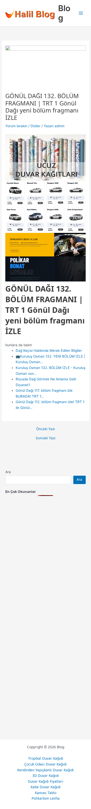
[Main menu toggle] (81, 13)
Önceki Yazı (45, 429)
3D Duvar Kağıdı (45, 775)
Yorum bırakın (16, 126)
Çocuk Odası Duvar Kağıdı (45, 764)
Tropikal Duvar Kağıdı (45, 758)
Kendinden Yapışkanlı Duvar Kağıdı (45, 770)
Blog (64, 13)
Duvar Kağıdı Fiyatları (45, 781)
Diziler (35, 126)
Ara (8, 472)
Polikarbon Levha (46, 798)
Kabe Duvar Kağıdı (46, 786)
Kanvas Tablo (45, 792)
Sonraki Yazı (45, 438)
